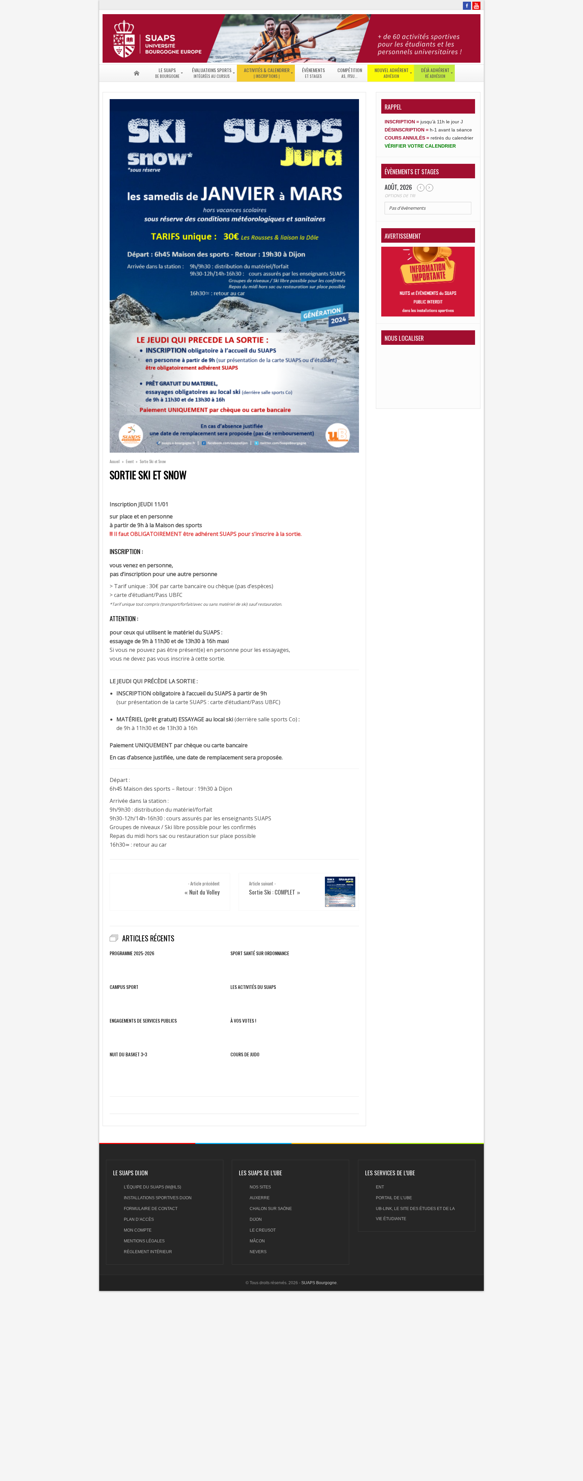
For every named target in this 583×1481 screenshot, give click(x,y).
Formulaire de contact (150, 1208)
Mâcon (257, 1241)
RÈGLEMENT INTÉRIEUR (148, 1251)
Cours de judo (244, 1054)
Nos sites (260, 1187)
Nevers (258, 1251)
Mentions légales (144, 1241)
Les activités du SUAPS (253, 987)
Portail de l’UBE (394, 1198)
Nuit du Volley (204, 892)
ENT (380, 1187)
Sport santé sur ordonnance (259, 953)
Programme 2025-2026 (132, 953)
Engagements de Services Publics (143, 1020)
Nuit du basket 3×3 (128, 1054)
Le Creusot (263, 1230)
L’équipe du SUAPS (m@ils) (152, 1187)
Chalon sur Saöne (271, 1208)
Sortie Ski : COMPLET (272, 892)
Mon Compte (137, 1230)
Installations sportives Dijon (158, 1198)
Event (130, 461)
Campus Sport (124, 987)
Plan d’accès (139, 1219)
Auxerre (260, 1198)
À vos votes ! (243, 1020)
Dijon (256, 1219)
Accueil (115, 461)
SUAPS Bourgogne (319, 1282)
